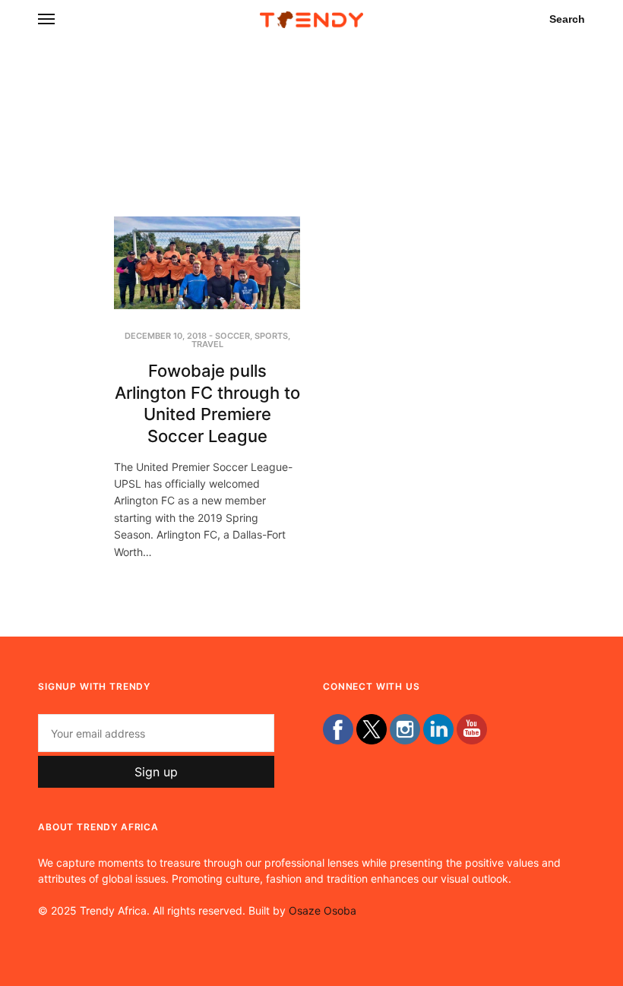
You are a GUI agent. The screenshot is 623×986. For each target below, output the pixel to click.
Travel (207, 344)
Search (567, 19)
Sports (271, 335)
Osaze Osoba (322, 910)
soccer (232, 335)
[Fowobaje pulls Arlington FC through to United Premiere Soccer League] (207, 263)
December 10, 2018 (166, 335)
